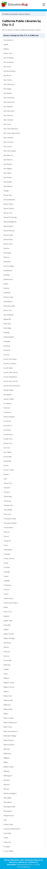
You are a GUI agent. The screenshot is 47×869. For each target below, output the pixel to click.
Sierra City (7, 310)
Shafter (6, 288)
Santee (6, 248)
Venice (6, 647)
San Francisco (9, 102)
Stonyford (7, 425)
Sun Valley (7, 452)
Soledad (6, 341)
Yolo (5, 820)
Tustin (5, 594)
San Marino (7, 160)
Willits (5, 762)
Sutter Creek (8, 470)
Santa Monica (8, 230)
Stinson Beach (9, 417)
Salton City (7, 53)
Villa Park (7, 665)
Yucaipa (6, 846)
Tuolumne (7, 585)
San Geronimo (9, 111)
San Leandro (8, 137)
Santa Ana (7, 195)
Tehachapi (7, 496)
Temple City (8, 505)
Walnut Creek (8, 682)
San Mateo (7, 164)
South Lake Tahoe (10, 372)
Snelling (6, 332)
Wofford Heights (10, 793)
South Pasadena (10, 377)
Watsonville (8, 700)
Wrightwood (8, 815)
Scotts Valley (8, 266)
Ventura (6, 651)
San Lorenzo (8, 142)
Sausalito (7, 261)
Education (11, 864)
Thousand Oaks (9, 519)
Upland (6, 616)
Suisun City (7, 443)
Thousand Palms (10, 523)
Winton (6, 789)
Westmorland (8, 745)
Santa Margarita (9, 222)
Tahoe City (7, 483)
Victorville (7, 660)
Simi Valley (7, 328)
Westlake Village (9, 736)
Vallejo (6, 629)
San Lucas (7, 146)
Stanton (6, 408)
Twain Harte (8, 598)
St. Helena (7, 403)
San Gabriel (8, 106)
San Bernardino (9, 71)
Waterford (7, 696)
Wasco (6, 691)
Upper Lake (7, 620)
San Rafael (7, 182)
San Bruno (7, 75)
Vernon (6, 656)
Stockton (7, 421)
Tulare (5, 576)
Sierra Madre (8, 315)
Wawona (6, 705)
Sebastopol (8, 279)
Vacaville (6, 625)
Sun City (6, 448)
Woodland (7, 802)
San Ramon (7, 186)
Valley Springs (9, 638)
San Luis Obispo (9, 151)
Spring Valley (8, 390)
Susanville (7, 461)
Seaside (6, 275)
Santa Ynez (7, 244)
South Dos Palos (10, 359)
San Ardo (7, 66)
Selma (5, 284)
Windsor (6, 780)
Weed (5, 713)
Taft (5, 479)
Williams (6, 758)
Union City (7, 612)
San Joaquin (8, 120)
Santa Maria (8, 226)
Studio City (7, 439)
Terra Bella (7, 510)
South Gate (8, 368)
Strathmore (8, 434)
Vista (5, 674)
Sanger (6, 191)
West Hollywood (10, 722)
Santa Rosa (8, 239)
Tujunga (6, 572)
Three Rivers (8, 527)
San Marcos (8, 155)
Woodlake (7, 798)
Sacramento (8, 40)
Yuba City (7, 842)
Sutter (6, 465)
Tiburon (6, 532)
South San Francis (10, 381)
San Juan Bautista (10, 129)
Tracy (5, 545)
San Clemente (9, 84)
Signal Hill (7, 319)
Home (6, 860)
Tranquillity (7, 550)
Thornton (7, 514)
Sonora (6, 355)
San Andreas (8, 58)
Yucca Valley (8, 851)
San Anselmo (8, 62)
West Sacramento (10, 731)
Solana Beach (8, 337)
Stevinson (7, 412)
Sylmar (6, 474)
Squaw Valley (8, 399)
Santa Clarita (8, 208)
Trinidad (6, 554)
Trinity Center (9, 558)
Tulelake (6, 581)
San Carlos (7, 80)
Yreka (5, 838)
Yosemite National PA (11, 829)
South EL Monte (9, 363)
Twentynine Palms (10, 603)
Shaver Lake (8, 297)
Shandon (7, 293)
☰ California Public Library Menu (16, 14)
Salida (5, 44)
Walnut (6, 678)
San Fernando (9, 98)
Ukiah (5, 607)
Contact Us (33, 862)
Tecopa (6, 492)
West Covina (8, 718)
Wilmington (7, 776)
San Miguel (7, 168)
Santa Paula (8, 235)
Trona (5, 563)
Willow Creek (8, 767)
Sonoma (6, 350)
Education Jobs (17, 860)
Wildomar (7, 753)
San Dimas (7, 93)
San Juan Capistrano (11, 133)
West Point (7, 727)
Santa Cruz (7, 213)
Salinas (6, 49)
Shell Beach (7, 301)
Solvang (6, 346)
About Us (23, 862)
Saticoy (6, 257)
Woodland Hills (9, 807)
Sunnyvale (7, 456)
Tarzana (6, 487)
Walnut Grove (8, 687)
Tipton (6, 536)
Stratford (7, 430)
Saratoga (7, 253)
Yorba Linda (8, 824)
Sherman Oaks (9, 306)
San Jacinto (8, 115)
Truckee (6, 567)
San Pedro (7, 177)
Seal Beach (7, 270)
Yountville (7, 833)
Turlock (6, 589)
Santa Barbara (9, 199)
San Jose (7, 124)
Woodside (7, 811)
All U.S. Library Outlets (11, 30)
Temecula (7, 501)
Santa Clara (8, 204)
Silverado (7, 324)
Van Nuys (7, 643)
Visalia (6, 669)
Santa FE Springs (10, 217)
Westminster (8, 740)
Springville (7, 394)
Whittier (6, 749)
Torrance (7, 541)
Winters (6, 784)
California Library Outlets (31, 30)
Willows (6, 771)
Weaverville (7, 709)
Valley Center (8, 634)
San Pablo (7, 173)
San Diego (7, 89)
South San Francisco (11, 386)
